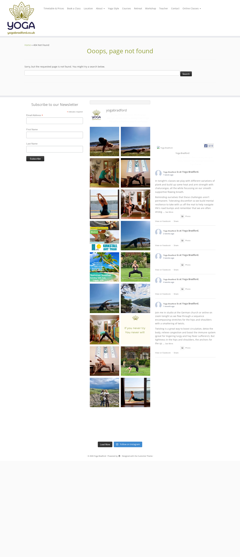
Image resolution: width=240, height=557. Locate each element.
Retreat (138, 8)
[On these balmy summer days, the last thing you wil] (104, 298)
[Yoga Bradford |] (27, 18)
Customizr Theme (145, 456)
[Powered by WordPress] (119, 455)
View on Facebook (163, 221)
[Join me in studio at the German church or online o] (135, 204)
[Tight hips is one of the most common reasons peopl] (135, 267)
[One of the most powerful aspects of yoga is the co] (135, 173)
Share (176, 221)
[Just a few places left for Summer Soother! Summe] (104, 267)
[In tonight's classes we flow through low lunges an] (104, 329)
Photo (188, 216)
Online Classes (191, 8)
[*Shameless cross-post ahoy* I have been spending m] (104, 235)
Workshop (150, 8)
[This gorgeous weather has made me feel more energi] (135, 424)
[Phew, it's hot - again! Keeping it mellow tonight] (104, 173)
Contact (175, 8)
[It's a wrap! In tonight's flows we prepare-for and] (104, 424)
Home (27, 45)
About (99, 8)
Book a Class (74, 8)
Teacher (163, 8)
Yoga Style (113, 8)
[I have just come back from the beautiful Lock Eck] (135, 298)
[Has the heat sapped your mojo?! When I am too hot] (135, 235)
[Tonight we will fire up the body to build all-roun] (135, 329)
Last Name (32, 143)
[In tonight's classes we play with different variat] (135, 141)
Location (88, 8)
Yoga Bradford (169, 172)
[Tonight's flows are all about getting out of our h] (104, 361)
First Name (32, 129)
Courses (126, 8)
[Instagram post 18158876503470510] (104, 204)
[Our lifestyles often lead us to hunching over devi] (135, 392)
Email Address (34, 115)
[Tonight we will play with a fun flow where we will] (135, 361)
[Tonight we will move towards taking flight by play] (104, 141)
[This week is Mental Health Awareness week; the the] (104, 392)
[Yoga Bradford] (165, 148)
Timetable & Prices (54, 8)
